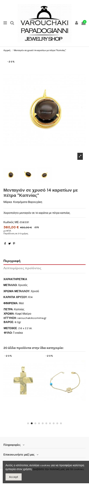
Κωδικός (8, 222)
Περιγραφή (12, 261)
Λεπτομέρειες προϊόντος (22, 268)
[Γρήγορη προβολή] (26, 405)
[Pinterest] (14, 243)
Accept (13, 477)
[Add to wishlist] (21, 405)
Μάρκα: (8, 202)
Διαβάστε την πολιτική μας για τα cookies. (58, 469)
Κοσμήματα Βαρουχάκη (27, 202)
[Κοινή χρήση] (5, 243)
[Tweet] (9, 243)
